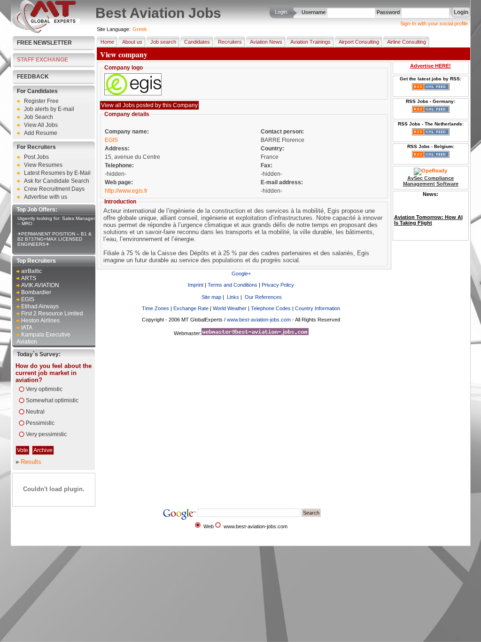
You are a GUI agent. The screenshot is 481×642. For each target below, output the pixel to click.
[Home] (46, 31)
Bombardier (36, 292)
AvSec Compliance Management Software (430, 181)
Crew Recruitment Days (54, 189)
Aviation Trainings (310, 42)
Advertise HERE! (430, 66)
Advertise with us (45, 197)
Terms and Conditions (232, 285)
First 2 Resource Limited (52, 313)
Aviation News (266, 42)
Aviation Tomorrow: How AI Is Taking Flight (428, 214)
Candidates (197, 42)
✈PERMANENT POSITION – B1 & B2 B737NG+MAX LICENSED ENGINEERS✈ (54, 239)
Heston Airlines (40, 320)
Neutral (35, 411)
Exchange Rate (191, 308)
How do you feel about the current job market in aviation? (54, 373)
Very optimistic (44, 389)
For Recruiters (36, 147)
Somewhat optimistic (52, 400)
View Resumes (43, 165)
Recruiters (230, 42)
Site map (211, 297)
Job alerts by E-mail (49, 109)
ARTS (28, 278)
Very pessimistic (46, 434)
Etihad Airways (40, 306)
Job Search (38, 117)
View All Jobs (41, 125)
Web (208, 526)
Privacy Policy (278, 285)
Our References (263, 297)
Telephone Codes (271, 308)
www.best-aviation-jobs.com (259, 319)
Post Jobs (36, 157)
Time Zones (155, 308)
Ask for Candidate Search (56, 181)
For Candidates (37, 91)
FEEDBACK (33, 76)
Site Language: (114, 29)
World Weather (230, 308)
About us (132, 42)
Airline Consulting (406, 42)
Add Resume (40, 133)
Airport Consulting (359, 42)
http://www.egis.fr (126, 191)
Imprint (195, 285)
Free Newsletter (44, 42)
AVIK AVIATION (40, 285)
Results (31, 461)
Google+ (241, 273)
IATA (26, 327)
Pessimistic (40, 423)
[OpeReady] (430, 170)
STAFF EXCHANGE (42, 59)
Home (107, 42)
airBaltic (31, 271)
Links (233, 297)
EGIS (27, 299)
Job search (163, 42)
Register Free (41, 101)
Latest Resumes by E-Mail (57, 173)
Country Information (317, 308)
